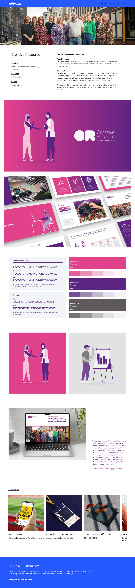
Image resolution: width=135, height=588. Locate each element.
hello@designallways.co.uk (20, 580)
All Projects (13, 490)
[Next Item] (123, 522)
